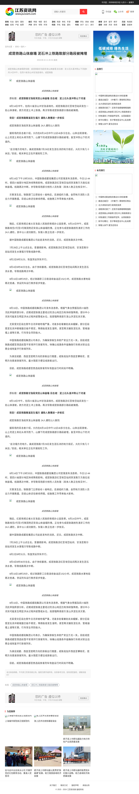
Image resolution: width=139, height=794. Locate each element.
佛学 (115, 22)
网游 (58, 22)
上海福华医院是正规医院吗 (17, 721)
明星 (35, 22)
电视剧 (129, 22)
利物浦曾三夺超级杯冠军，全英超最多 (114, 116)
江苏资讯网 (71, 789)
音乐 (45, 22)
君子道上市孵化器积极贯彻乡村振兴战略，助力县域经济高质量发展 (76, 773)
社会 (12, 22)
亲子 (82, 25)
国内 (17, 22)
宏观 (12, 25)
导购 (40, 25)
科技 (53, 25)
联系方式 (64, 785)
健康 (77, 22)
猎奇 (100, 25)
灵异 (110, 25)
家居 (123, 25)
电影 (40, 22)
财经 (7, 25)
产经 (17, 25)
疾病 (92, 22)
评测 (45, 25)
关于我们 (53, 785)
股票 (22, 25)
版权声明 (75, 785)
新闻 (7, 22)
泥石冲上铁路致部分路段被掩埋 (44, 685)
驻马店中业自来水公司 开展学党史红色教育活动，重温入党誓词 (18, 773)
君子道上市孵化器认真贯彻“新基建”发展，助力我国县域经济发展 (47, 773)
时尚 (77, 25)
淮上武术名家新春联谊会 (45, 721)
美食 (87, 22)
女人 (87, 25)
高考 (105, 22)
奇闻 (115, 25)
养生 (82, 22)
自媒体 (129, 25)
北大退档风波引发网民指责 (109, 104)
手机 (58, 25)
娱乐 (30, 22)
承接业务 (86, 785)
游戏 (53, 22)
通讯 (68, 25)
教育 (100, 22)
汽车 (30, 25)
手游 (68, 22)
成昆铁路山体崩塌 (19, 685)
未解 (105, 25)
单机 (63, 22)
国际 (22, 22)
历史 (123, 22)
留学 (110, 22)
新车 (35, 25)
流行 (92, 25)
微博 (132, 12)
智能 (63, 25)
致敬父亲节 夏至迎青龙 (108, 124)
